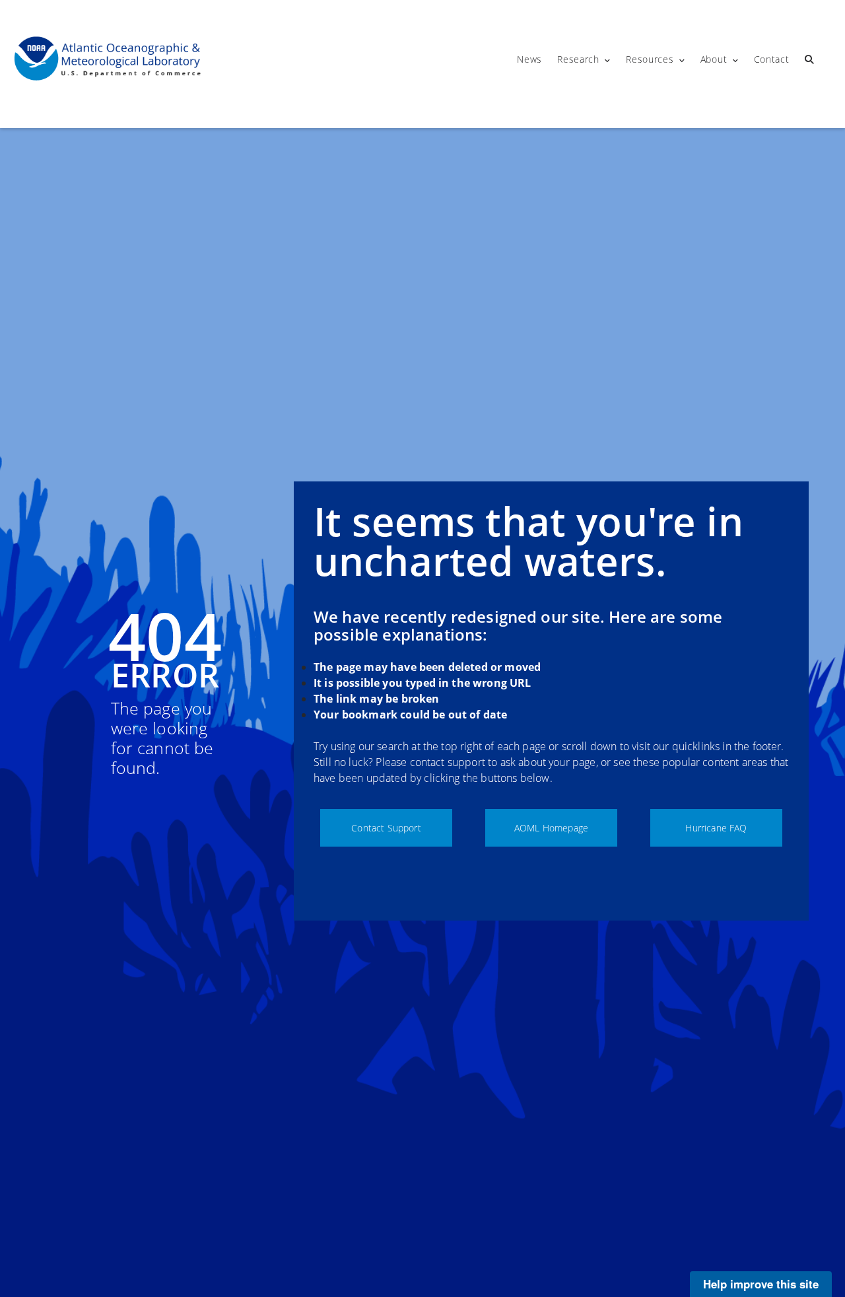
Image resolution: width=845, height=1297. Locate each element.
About (713, 59)
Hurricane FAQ (716, 828)
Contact (772, 59)
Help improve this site (761, 1284)
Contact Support (386, 828)
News (529, 59)
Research (578, 59)
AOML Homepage (551, 828)
